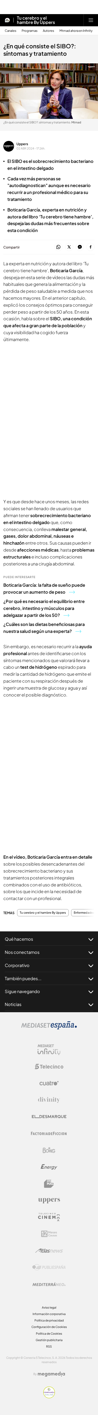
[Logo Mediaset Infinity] (49, 1050)
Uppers (22, 143)
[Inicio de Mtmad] (7, 20)
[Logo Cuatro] (49, 1083)
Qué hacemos (19, 939)
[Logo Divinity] (49, 1100)
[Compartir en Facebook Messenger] (80, 247)
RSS (49, 1346)
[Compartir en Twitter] (69, 247)
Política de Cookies (49, 1333)
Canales (10, 30)
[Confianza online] (49, 1396)
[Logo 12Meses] (49, 1234)
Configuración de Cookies (49, 1327)
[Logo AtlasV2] (49, 1250)
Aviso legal (49, 1307)
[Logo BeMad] (49, 1184)
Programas (30, 30)
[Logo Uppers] (49, 1200)
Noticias (13, 1004)
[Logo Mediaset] (49, 1028)
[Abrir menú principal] (90, 20)
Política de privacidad (49, 1320)
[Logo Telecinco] (49, 1066)
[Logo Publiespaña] (49, 1267)
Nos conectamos (22, 952)
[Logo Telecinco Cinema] (49, 1217)
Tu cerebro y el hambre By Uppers (36, 20)
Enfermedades (84, 912)
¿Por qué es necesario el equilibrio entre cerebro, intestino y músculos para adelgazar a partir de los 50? (44, 608)
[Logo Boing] (49, 1150)
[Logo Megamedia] (51, 1374)
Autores (48, 30)
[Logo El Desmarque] (49, 1116)
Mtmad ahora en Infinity (76, 30)
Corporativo (17, 965)
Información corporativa (49, 1314)
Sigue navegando (22, 991)
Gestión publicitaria (49, 1340)
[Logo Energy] (49, 1167)
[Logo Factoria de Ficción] (49, 1133)
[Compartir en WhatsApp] (58, 247)
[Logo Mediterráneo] (49, 1284)
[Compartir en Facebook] (90, 247)
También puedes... (23, 978)
